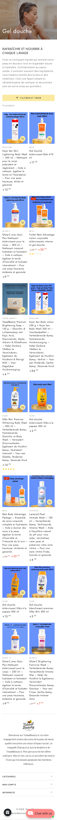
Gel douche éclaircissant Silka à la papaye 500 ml (41, 423)
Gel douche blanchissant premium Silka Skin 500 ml (41, 608)
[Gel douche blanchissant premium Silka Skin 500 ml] (42, 582)
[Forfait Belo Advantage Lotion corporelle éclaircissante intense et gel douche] (42, 212)
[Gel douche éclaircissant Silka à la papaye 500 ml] (42, 396)
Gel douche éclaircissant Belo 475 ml (41, 154)
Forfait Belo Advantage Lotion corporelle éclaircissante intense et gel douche (41, 240)
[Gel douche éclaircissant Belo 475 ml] (42, 128)
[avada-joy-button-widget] (7, 812)
